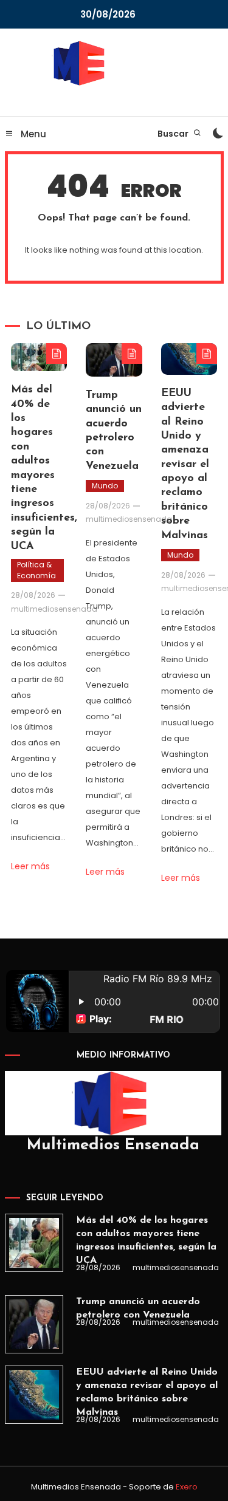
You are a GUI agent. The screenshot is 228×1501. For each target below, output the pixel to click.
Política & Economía (36, 570)
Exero (187, 1486)
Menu (32, 134)
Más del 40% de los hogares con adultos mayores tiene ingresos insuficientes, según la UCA (146, 1240)
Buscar (173, 134)
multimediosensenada (54, 609)
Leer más (30, 866)
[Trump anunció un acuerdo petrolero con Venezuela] (34, 1324)
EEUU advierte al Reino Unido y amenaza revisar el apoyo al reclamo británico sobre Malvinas (185, 464)
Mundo (105, 485)
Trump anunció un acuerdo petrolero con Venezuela (138, 1308)
